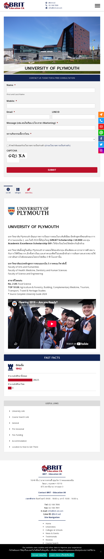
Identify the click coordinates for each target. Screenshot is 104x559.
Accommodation (19, 441)
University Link (18, 411)
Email (11, 112)
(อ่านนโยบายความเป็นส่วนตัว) (57, 145)
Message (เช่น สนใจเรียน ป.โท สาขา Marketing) (32, 123)
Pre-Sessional (18, 429)
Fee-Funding (17, 435)
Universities (51, 526)
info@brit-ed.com (55, 8)
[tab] (8, 191)
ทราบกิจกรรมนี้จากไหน (19, 133)
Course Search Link (20, 417)
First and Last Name (16, 94)
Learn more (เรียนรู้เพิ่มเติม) (61, 555)
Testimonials (51, 536)
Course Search (52, 543)
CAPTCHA (12, 150)
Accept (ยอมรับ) (39, 555)
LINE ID (55, 112)
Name (11, 85)
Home (48, 523)
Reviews (49, 540)
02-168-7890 (53, 5)
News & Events (52, 533)
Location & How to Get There (25, 447)
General (15, 423)
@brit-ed (51, 3)
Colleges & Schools (54, 530)
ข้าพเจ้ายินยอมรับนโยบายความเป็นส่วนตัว (39, 145)
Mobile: (12, 101)
